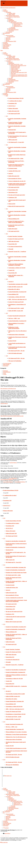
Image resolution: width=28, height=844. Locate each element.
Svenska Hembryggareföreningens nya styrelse (16, 748)
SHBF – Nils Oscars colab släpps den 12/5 (17, 299)
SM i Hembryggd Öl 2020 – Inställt (16, 308)
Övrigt (4, 373)
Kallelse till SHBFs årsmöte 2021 (15, 286)
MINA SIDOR (6, 46)
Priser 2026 (13, 73)
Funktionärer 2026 (15, 71)
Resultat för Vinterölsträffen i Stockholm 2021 (16, 669)
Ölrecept (7, 40)
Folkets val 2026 (14, 69)
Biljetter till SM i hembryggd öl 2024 (16, 206)
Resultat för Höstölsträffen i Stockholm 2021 (15, 672)
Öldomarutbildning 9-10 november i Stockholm (16, 731)
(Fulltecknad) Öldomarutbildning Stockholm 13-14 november (15, 264)
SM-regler (13, 27)
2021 (7, 254)
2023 (7, 208)
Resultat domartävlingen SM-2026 (13, 1)
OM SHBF (5, 11)
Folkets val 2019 (17, 25)
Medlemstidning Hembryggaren (12, 15)
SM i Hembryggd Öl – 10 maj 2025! (16, 142)
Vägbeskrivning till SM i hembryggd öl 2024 (15, 616)
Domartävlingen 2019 (18, 23)
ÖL (4, 34)
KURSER (5, 42)
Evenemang (8, 18)
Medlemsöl (8, 37)
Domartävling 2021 (12, 272)
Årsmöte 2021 (11, 270)
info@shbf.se (7, 3)
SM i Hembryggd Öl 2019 (16, 22)
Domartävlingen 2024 (13, 189)
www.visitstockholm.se (8, 481)
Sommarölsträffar (11, 28)
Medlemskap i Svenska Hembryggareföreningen (13, 328)
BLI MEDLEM (6, 33)
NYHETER (5, 43)
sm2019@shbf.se (4, 403)
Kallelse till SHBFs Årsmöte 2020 (15, 310)
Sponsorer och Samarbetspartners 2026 (19, 74)
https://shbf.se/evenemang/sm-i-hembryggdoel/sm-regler (12, 415)
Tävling (4, 374)
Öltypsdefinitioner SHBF (11, 41)
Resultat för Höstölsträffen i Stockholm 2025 (15, 547)
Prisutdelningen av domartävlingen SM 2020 (15, 714)
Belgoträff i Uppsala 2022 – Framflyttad (17, 251)
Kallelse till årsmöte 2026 (13, 111)
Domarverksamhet (9, 35)
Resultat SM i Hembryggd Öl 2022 (16, 238)
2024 (7, 144)
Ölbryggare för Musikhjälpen (14, 360)
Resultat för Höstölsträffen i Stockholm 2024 (15, 569)
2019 (7, 313)
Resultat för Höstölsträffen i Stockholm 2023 (15, 629)
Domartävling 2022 (12, 244)
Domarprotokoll (11, 36)
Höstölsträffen (11, 20)
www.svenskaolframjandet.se (7, 479)
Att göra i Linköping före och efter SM (16, 181)
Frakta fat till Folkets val (16, 70)
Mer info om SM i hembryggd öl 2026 (19, 72)
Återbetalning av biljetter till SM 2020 (16, 296)
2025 (7, 116)
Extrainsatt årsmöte (12, 168)
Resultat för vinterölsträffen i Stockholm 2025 (16, 541)
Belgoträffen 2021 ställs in (14, 289)
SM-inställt (10, 249)
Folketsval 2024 (11, 203)
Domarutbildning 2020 (13, 294)
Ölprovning (8, 39)
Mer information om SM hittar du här (8, 388)
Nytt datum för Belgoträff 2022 (15, 246)
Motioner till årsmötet (13, 108)
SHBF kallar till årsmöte (13, 241)
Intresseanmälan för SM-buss (14, 178)
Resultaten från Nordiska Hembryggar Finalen (16, 572)
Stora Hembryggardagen (13, 29)
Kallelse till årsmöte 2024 (13, 176)
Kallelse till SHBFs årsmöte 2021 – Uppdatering (16, 686)
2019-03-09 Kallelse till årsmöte (15, 353)
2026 (7, 95)
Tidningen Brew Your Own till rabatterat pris (16, 737)
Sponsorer (10, 173)
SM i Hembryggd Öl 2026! (14, 113)
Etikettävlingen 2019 (18, 26)
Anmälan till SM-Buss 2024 (14, 170)
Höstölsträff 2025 (12, 129)
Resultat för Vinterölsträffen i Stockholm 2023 (16, 626)
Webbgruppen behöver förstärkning (16, 334)
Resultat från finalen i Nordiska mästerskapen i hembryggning (15, 123)
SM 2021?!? (11, 281)
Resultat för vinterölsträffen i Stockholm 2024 (16, 567)
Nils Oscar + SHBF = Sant (14, 318)
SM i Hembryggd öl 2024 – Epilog (15, 158)
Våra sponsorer (9, 32)
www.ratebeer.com (13, 478)
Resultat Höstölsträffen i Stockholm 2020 (17, 291)
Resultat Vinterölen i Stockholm (15, 236)
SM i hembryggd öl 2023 (13, 231)
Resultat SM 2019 (12, 340)
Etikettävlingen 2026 (15, 67)
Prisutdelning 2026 (12, 103)
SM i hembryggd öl (12, 21)
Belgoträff (10, 19)
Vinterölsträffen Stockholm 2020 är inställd (17, 284)
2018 (7, 355)
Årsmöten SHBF (11, 13)
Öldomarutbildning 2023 (13, 218)
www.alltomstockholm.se (20, 481)
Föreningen (5, 370)
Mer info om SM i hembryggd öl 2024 (16, 194)
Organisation (8, 12)
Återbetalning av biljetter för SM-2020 (16, 267)
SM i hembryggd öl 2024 (13, 187)
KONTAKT (5, 47)
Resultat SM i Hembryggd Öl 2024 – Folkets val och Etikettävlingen (16, 165)
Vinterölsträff (11, 30)
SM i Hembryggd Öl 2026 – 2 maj (15, 64)
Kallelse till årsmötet (12, 228)
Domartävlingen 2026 (15, 66)
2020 (7, 279)
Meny (2, 50)
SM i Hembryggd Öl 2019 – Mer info (16, 350)
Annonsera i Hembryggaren (14, 16)
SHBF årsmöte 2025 (12, 139)
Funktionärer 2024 (12, 197)
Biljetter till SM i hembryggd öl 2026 (18, 65)
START (4, 9)
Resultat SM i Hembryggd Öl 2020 (16, 301)
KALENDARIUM (7, 44)
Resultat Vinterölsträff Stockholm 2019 (16, 315)
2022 (7, 233)
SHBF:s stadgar (11, 14)
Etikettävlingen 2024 (12, 192)
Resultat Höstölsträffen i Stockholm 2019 (17, 320)
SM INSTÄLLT (11, 105)
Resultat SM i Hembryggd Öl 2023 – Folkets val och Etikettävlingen (16, 222)
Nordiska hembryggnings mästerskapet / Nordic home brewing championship (17, 184)
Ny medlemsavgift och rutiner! (15, 100)
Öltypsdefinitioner (7, 371)
